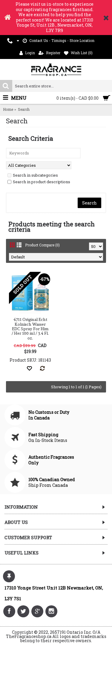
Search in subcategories (35, 175)
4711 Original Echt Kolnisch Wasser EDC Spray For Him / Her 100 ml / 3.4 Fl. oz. (30, 328)
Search (24, 109)
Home (8, 109)
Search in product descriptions (41, 181)
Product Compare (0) (42, 244)
